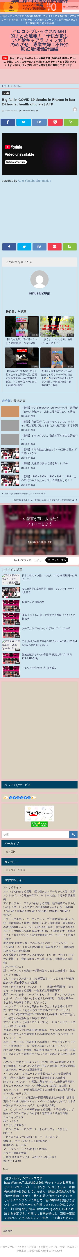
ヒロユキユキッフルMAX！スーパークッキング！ (31, 1137)
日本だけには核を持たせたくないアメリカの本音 (25, 493)
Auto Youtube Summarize (34, 180)
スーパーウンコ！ (13, 966)
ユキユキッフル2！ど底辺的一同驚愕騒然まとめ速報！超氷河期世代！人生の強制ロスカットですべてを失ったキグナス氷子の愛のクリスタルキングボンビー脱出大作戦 (39, 1101)
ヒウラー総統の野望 (14, 1153)
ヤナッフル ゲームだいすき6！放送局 (25, 1149)
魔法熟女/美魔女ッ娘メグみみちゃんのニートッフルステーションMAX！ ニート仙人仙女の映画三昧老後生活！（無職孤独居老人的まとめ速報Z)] (38, 947)
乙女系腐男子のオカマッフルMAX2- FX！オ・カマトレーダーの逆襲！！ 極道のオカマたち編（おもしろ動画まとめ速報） (38, 959)
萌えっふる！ (11, 1121)
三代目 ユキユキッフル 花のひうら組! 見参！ (30, 1157)
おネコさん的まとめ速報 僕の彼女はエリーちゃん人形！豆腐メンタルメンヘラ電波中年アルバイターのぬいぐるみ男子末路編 (39, 895)
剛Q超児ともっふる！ (15, 1145)
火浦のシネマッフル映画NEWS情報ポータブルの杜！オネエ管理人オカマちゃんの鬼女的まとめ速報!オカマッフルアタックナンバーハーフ (39, 1034)
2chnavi (7, 1230)
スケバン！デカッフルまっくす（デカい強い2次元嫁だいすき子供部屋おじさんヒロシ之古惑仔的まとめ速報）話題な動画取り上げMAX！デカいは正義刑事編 (39, 1065)
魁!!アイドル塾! (12, 1160)
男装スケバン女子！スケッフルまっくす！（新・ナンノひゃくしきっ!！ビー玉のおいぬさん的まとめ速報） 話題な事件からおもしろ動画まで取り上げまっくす (39, 998)
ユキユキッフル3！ (14, 1117)
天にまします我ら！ (14, 1125)
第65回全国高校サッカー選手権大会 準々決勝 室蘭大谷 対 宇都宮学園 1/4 (44, 500)
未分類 (6, 93)
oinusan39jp (39, 293)
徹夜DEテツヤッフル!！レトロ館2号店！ (26, 1141)
